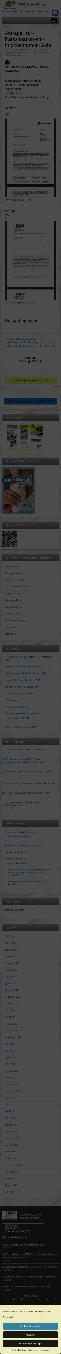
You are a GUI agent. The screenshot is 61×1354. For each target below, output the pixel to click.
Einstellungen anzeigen (30, 1343)
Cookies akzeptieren (30, 1326)
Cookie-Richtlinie (19, 1350)
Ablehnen (30, 1334)
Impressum (44, 1350)
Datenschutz (8, 1317)
